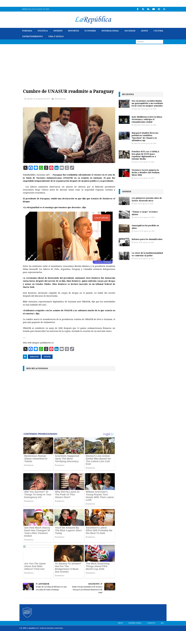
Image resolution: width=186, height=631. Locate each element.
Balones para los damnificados (147, 239)
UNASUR (47, 357)
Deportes (73, 31)
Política (43, 31)
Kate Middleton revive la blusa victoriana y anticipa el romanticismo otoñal (147, 119)
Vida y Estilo (56, 36)
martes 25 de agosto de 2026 (144, 162)
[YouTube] (153, 9)
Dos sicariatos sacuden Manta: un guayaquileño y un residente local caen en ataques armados (147, 103)
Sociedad (130, 31)
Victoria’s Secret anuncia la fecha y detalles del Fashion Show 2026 (145, 172)
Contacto (151, 623)
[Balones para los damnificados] (124, 242)
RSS (162, 623)
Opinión (57, 31)
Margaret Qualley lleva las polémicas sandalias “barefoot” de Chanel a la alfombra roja (145, 137)
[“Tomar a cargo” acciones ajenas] (124, 215)
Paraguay (34, 357)
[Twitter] (143, 9)
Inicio (120, 623)
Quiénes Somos (134, 623)
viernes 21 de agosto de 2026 (144, 217)
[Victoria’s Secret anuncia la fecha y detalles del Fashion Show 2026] (124, 173)
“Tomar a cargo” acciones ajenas (145, 212)
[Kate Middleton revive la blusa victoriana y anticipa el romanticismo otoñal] (124, 120)
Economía (90, 31)
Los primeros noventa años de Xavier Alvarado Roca (147, 199)
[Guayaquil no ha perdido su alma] (124, 228)
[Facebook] (137, 9)
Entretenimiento (32, 36)
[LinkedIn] (148, 9)
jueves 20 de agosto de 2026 (144, 242)
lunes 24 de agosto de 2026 (143, 204)
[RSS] (164, 9)
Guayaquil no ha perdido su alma (145, 226)
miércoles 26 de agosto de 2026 (145, 109)
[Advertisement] (93, 65)
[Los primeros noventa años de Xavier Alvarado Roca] (124, 201)
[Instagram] (158, 9)
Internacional (110, 31)
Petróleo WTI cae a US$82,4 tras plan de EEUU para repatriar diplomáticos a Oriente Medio (145, 155)
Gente (144, 31)
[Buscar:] (149, 42)
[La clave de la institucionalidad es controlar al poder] (124, 256)
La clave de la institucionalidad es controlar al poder (147, 254)
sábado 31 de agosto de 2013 (38, 99)
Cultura (158, 31)
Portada (27, 31)
